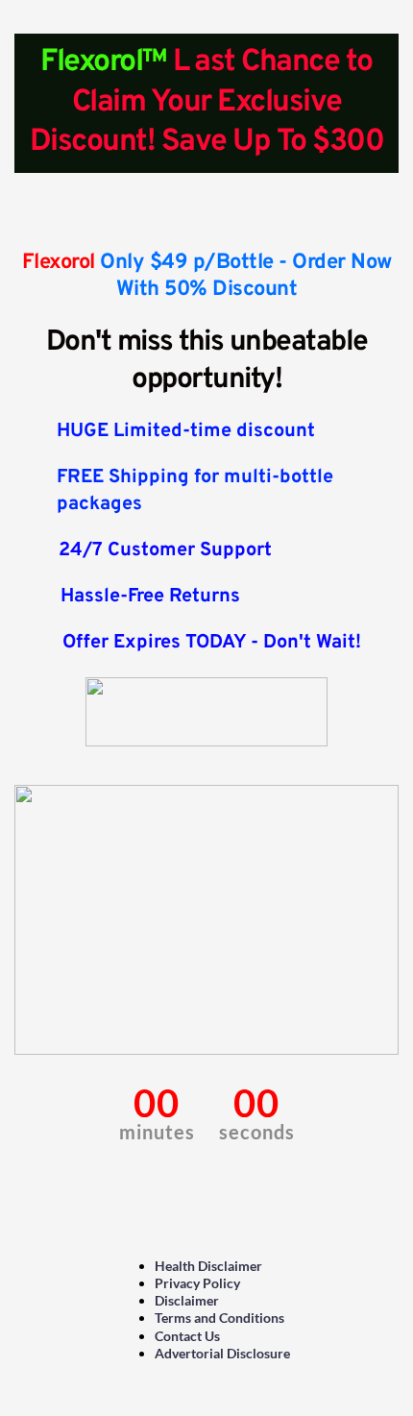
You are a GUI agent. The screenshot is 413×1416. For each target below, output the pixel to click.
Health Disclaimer (208, 1265)
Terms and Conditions (219, 1317)
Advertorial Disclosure (222, 1353)
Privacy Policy (197, 1283)
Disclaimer (187, 1300)
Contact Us (187, 1336)
